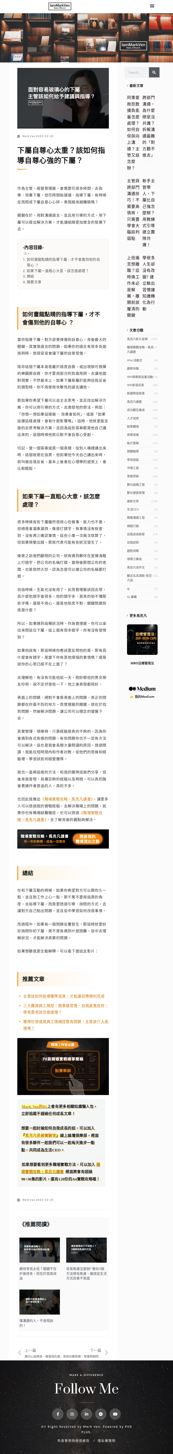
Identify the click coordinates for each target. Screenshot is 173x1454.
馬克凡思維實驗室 (40, 1136)
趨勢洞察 (133, 551)
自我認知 (133, 542)
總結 (30, 276)
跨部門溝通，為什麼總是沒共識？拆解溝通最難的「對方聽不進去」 (148, 126)
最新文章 (133, 501)
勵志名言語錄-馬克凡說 (139, 577)
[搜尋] (154, 72)
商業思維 (133, 435)
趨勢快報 (133, 368)
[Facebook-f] (58, 1414)
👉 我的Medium (142, 696)
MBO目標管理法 (142, 663)
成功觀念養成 (136, 410)
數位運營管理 (136, 493)
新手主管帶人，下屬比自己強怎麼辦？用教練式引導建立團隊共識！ (148, 213)
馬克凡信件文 (136, 567)
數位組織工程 (136, 484)
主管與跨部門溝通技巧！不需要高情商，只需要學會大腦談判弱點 (133, 209)
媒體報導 (133, 451)
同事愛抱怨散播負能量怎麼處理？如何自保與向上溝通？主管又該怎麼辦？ (133, 133)
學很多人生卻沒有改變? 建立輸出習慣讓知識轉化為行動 (148, 283)
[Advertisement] (142, 781)
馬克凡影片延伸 (137, 339)
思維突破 (133, 476)
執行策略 (133, 443)
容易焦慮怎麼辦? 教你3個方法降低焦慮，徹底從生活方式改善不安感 (86, 1273)
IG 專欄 (132, 597)
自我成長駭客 (136, 534)
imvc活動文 (134, 360)
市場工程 (133, 468)
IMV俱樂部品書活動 (140, 377)
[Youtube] (115, 1414)
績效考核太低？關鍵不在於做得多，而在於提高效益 (38, 1273)
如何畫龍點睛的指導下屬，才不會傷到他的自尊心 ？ (63, 262)
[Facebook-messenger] (101, 1414)
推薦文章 (34, 281)
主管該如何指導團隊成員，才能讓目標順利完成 (63, 995)
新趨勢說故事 (136, 393)
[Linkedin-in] (86, 1414)
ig (128, 589)
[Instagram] (72, 1414)
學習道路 (133, 460)
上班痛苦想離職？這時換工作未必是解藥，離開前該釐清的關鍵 (133, 286)
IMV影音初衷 (135, 385)
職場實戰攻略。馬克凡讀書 (140, 349)
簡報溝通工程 (136, 517)
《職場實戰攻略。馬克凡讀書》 (67, 798)
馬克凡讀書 (134, 402)
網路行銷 (133, 526)
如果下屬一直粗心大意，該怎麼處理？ (58, 270)
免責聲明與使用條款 (74, 1440)
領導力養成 (134, 559)
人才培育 (133, 418)
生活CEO (133, 509)
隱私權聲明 (107, 1440)
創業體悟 (133, 426)
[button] (152, 5)
